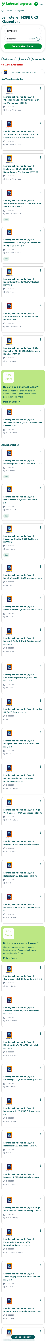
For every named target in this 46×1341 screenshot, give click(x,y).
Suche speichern (23, 1337)
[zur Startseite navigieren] (2, 11)
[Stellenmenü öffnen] (41, 88)
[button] (35, 38)
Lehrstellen (10, 11)
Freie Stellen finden (23, 46)
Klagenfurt (20, 11)
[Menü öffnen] (41, 4)
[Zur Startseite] (17, 4)
